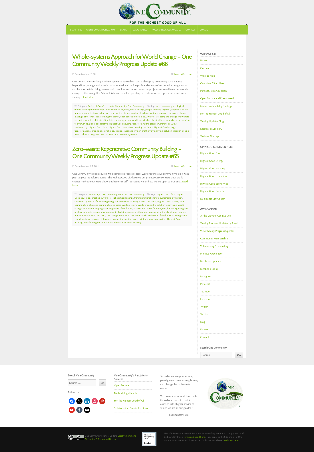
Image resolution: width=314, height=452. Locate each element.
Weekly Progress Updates (166, 30)
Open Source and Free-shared (217, 98)
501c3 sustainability (131, 222)
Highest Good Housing (212, 168)
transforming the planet (107, 116)
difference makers (167, 120)
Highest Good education (120, 127)
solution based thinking (175, 131)
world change (137, 109)
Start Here (76, 30)
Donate (204, 30)
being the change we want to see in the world (124, 215)
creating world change (93, 109)
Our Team (205, 68)
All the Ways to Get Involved (215, 215)
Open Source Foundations (101, 30)
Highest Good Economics (214, 183)
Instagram (205, 276)
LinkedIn (205, 299)
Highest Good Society (212, 191)
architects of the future (103, 120)
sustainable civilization (111, 131)
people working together (157, 109)
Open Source (121, 385)
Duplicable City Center (212, 199)
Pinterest (205, 284)
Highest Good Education (213, 176)
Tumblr (204, 314)
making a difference (84, 116)
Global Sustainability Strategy (216, 106)
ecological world (119, 205)
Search (124, 30)
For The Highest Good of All (215, 113)
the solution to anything (117, 109)
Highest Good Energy (211, 161)
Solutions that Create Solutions (131, 408)
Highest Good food (97, 127)
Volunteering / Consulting (214, 246)
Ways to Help (140, 30)
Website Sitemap (209, 136)
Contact (190, 30)
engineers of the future (120, 208)
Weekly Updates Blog (212, 121)
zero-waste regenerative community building (103, 212)
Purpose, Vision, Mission (213, 90)
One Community (157, 12)
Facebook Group (209, 269)
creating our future (143, 127)
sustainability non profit (135, 131)
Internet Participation (211, 253)
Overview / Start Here (212, 83)
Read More (88, 97)
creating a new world (127, 120)
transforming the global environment (151, 124)
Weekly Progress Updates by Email (219, 223)
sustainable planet (148, 120)
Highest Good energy (165, 127)
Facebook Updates (210, 261)
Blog (202, 322)
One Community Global (126, 134)
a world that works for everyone (98, 113)
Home (203, 60)
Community (121, 106)
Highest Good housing (120, 124)
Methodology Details (125, 393)
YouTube (205, 291)
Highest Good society (102, 134)
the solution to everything (133, 219)
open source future (130, 116)
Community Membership (214, 238)
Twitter (204, 307)
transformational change (87, 131)
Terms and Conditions (194, 437)
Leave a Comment (183, 74)
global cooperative (98, 124)
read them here (231, 440)
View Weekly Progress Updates (217, 231)
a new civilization (147, 201)
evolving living (155, 131)
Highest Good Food (210, 153)
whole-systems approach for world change (164, 113)
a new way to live (150, 116)
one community (164, 106)
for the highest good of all (128, 113)
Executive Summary (211, 128)
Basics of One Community (101, 106)
